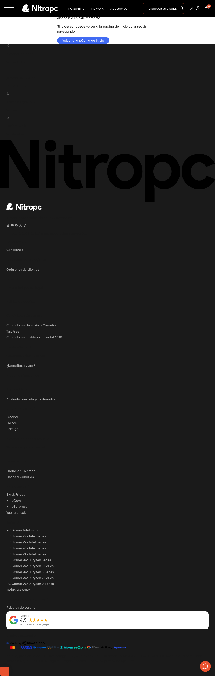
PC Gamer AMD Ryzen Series (28, 559)
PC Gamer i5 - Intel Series (26, 542)
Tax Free (12, 331)
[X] (20, 225)
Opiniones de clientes (22, 269)
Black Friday (15, 494)
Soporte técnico (18, 389)
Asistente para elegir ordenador (30, 399)
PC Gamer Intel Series (23, 530)
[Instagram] (8, 225)
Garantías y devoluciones (25, 355)
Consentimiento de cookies (4, 671)
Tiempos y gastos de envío (26, 447)
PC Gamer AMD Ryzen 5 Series (30, 571)
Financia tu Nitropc (20, 470)
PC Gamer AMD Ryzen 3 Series (30, 565)
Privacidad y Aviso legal (24, 287)
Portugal (13, 428)
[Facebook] (16, 225)
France (11, 422)
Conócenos (14, 249)
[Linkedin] (29, 225)
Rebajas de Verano (20, 607)
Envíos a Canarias (20, 476)
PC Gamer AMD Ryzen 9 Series (30, 583)
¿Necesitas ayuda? (20, 365)
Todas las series (18, 589)
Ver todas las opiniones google (34, 624)
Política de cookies (20, 301)
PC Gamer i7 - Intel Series (26, 547)
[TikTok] (24, 225)
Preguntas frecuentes (22, 375)
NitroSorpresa (17, 506)
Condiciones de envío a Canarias (31, 325)
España (12, 416)
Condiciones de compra (24, 315)
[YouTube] (12, 225)
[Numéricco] (25, 644)
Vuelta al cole (16, 512)
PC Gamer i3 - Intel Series (26, 535)
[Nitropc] (40, 8)
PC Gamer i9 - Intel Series (26, 554)
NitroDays (13, 500)
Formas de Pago (18, 461)
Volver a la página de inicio (83, 40)
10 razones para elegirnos (26, 259)
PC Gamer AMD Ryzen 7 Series (30, 577)
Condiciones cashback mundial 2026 (34, 337)
